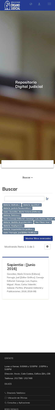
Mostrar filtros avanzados (38, 238)
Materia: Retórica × (11, 215)
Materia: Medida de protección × (17, 222)
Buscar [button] (27, 177)
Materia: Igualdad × (32, 205)
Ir (47, 198)
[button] (31, 4)
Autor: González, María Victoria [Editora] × (22, 212)
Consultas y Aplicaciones (18, 402)
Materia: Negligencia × (13, 226)
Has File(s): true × (43, 222)
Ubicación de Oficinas (17, 397)
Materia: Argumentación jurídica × (18, 229)
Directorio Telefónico (16, 392)
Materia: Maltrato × (11, 205)
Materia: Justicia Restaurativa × (17, 208)
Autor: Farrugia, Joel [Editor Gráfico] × (20, 233)
